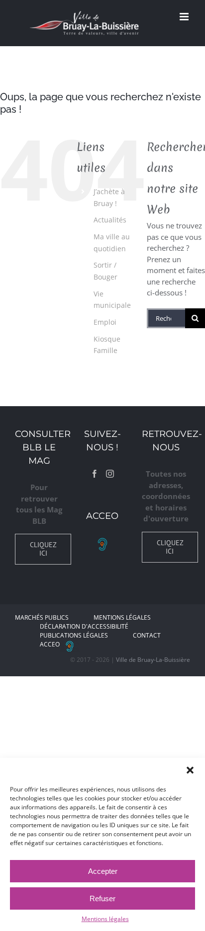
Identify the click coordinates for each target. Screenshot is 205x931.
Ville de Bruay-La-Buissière (153, 659)
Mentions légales (105, 919)
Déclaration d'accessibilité (84, 626)
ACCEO (50, 644)
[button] (190, 770)
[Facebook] (95, 474)
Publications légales (74, 635)
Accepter (102, 871)
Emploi (105, 322)
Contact (147, 635)
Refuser (102, 898)
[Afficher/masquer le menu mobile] (185, 16)
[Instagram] (110, 474)
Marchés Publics (42, 617)
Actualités (110, 219)
